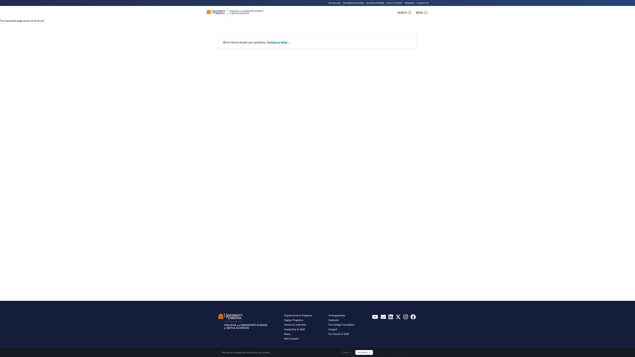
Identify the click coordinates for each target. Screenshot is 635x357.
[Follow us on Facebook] (413, 317)
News (287, 334)
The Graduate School (353, 3)
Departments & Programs (298, 315)
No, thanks (363, 352)
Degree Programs (293, 320)
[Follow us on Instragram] (405, 317)
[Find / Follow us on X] (398, 317)
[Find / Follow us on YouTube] (375, 317)
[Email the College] (383, 317)
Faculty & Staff (394, 3)
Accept (346, 352)
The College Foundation (341, 324)
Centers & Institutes (295, 324)
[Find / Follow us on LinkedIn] (390, 317)
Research (410, 3)
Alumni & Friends (375, 3)
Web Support (291, 338)
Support (332, 329)
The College (334, 3)
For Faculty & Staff (338, 334)
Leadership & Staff (294, 329)
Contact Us (422, 3)
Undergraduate (336, 315)
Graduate (333, 320)
